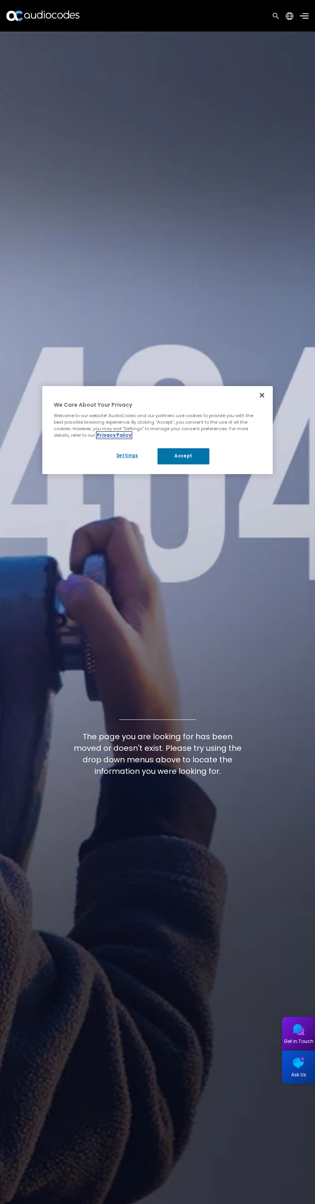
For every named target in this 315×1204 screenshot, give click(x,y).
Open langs (289, 16)
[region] (157, 430)
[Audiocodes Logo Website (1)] (43, 15)
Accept (183, 456)
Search (275, 15)
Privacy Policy (114, 435)
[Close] (262, 395)
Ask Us (298, 1074)
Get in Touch (298, 1041)
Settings (127, 456)
